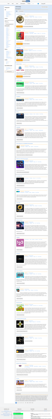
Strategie (7, 51)
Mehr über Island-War (20, 298)
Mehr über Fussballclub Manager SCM (22, 331)
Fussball (7, 35)
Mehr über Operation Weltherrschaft (28, 26)
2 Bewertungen (31, 380)
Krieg (7, 30)
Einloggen (42, 3)
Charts (17, 3)
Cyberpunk (7, 46)
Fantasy (30, 192)
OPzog (17, 111)
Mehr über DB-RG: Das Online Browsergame (23, 172)
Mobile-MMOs (8, 13)
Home (8, 3)
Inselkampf (18, 127)
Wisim (7, 32)
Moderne (7, 34)
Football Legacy (19, 80)
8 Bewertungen (31, 255)
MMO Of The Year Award (6, 413)
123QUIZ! (18, 237)
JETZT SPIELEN (19, 26)
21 (32, 402)
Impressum (45, 410)
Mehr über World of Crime (26, 76)
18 (27, 402)
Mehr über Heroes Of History (20, 283)
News (13, 3)
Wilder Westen (8, 44)
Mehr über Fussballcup (26, 43)
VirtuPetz (17, 189)
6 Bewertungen (31, 129)
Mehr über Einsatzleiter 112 (20, 185)
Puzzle (30, 239)
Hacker (7, 45)
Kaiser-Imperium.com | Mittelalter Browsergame (24, 143)
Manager (35, 33)
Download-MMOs (8, 14)
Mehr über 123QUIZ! (19, 249)
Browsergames (23, 3)
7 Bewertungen (27, 145)
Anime (7, 31)
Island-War (18, 287)
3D (6, 63)
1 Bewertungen (31, 365)
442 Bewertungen (31, 82)
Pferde (7, 43)
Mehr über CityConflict (20, 216)
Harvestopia (18, 47)
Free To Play (8, 67)
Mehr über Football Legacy (20, 92)
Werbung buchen (9, 71)
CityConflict (18, 202)
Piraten (7, 37)
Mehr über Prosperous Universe (21, 359)
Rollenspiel (7, 52)
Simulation (30, 50)
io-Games (7, 12)
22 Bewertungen (27, 191)
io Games (29, 3)
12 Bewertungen (26, 289)
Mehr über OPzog (19, 123)
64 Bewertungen (30, 49)
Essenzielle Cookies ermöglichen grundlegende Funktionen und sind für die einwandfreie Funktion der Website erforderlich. (40, 414)
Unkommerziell (8, 68)
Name (32, 410)
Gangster (7, 29)
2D (40, 33)
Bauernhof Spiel (19, 302)
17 (25, 402)
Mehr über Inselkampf (20, 139)
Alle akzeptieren (18, 413)
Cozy (7, 39)
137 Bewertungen (31, 32)
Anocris (17, 378)
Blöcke (7, 47)
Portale (7, 16)
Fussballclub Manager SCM (21, 318)
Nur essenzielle (18, 415)
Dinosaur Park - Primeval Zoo (21, 363)
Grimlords (18, 253)
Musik (7, 42)
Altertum (7, 33)
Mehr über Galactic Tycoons (20, 233)
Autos (7, 38)
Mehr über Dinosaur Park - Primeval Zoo (22, 374)
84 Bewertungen (31, 98)
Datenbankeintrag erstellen (19, 410)
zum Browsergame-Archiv (9, 24)
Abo (6, 69)
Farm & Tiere (8, 40)
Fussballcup (18, 30)
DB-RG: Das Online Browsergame (22, 158)
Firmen (7, 15)
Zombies (7, 41)
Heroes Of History (19, 270)
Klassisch (37, 83)
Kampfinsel (18, 96)
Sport (7, 36)
